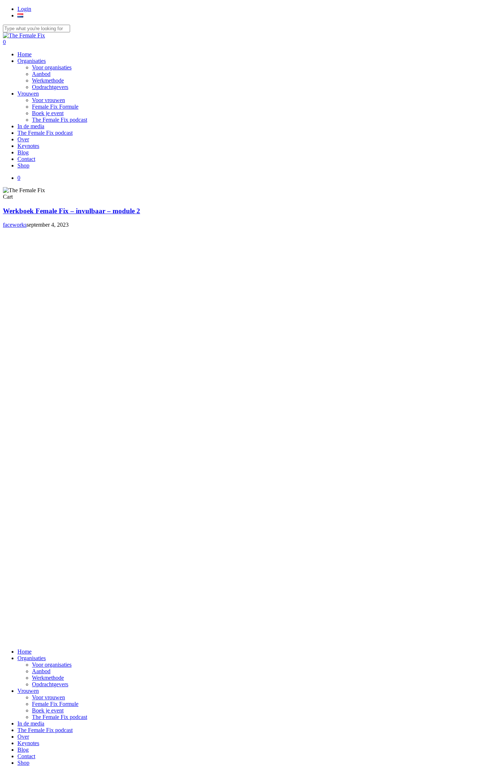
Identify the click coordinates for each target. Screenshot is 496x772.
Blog (23, 750)
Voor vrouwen (48, 697)
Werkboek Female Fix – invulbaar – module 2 (71, 211)
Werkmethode (48, 678)
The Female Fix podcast (59, 717)
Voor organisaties (52, 665)
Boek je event (48, 710)
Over (23, 736)
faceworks (15, 225)
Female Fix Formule (55, 704)
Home (24, 651)
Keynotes (28, 743)
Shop (23, 763)
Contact (26, 756)
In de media (30, 723)
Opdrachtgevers (50, 684)
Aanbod (41, 671)
